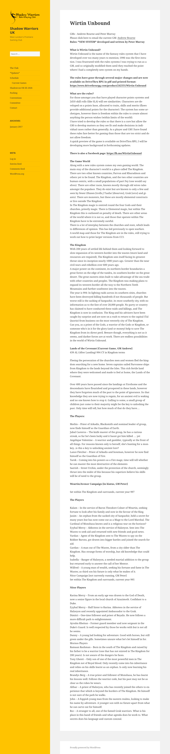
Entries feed (16, 164)
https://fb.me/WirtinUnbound (124, 153)
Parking (13, 93)
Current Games (19, 83)
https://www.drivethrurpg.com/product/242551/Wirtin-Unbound (108, 85)
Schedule (14, 78)
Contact (13, 107)
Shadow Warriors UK (24, 30)
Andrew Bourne (126, 37)
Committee (15, 102)
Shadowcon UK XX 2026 (21, 88)
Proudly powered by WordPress (85, 747)
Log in (13, 159)
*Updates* (15, 73)
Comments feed (17, 168)
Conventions (16, 98)
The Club (14, 68)
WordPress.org (17, 173)
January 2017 (16, 126)
